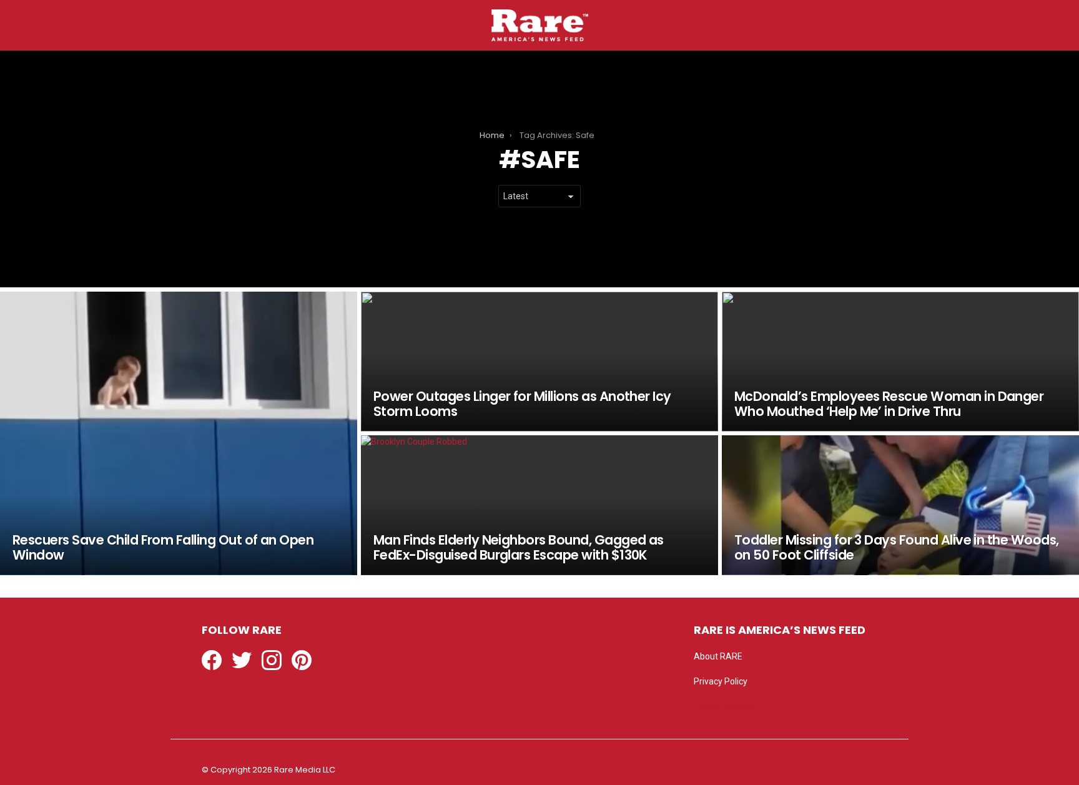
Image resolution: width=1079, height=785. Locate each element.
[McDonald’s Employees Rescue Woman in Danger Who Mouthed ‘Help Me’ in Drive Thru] (900, 362)
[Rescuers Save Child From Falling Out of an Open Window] (178, 433)
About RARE (718, 656)
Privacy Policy (720, 681)
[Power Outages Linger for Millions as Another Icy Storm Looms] (539, 362)
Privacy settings (725, 706)
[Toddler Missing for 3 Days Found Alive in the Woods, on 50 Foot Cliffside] (900, 505)
